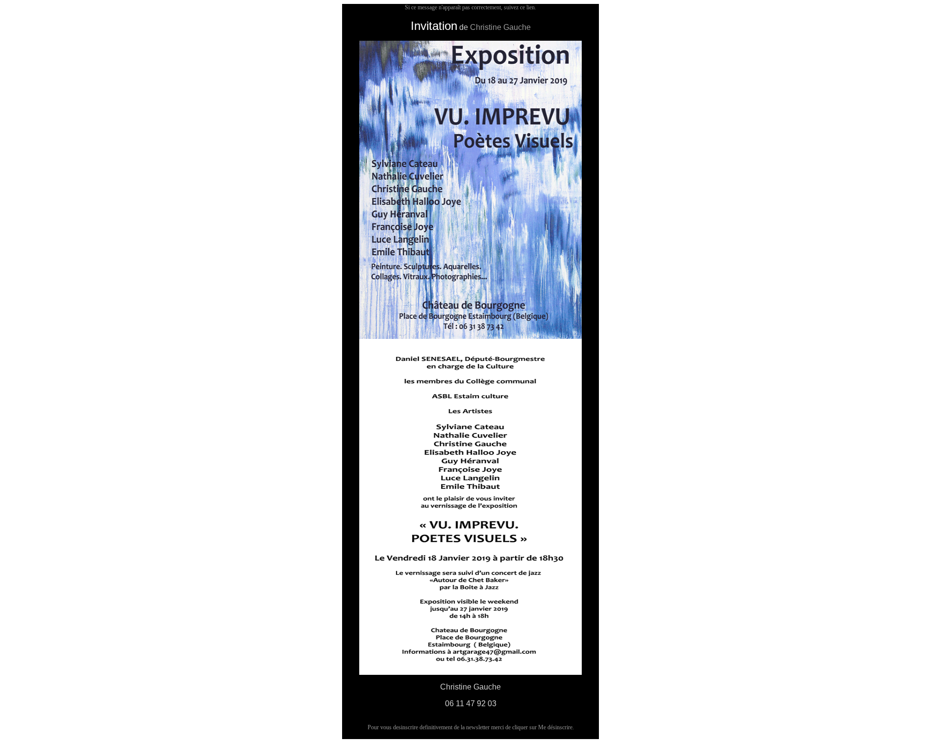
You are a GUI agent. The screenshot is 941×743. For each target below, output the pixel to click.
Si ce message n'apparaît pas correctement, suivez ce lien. (470, 7)
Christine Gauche (500, 27)
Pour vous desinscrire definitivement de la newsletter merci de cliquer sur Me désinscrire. (471, 727)
